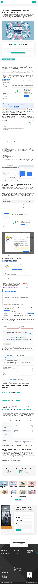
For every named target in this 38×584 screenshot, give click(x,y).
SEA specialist (3, 575)
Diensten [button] (15, 1)
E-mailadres (18, 517)
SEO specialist (9, 470)
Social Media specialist (4, 576)
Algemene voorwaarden (32, 582)
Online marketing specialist (5, 573)
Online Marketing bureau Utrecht (17, 571)
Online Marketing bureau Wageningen (17, 567)
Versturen (18, 52)
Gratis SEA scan (3, 567)
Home (12, 1)
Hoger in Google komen (10, 472)
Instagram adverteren (4, 565)
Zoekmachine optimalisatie (24, 472)
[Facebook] (29, 577)
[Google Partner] (31, 574)
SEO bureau (21, 470)
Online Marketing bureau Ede (18, 562)
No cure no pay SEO (17, 557)
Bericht (17, 523)
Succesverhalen (19, 2)
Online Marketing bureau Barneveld (17, 565)
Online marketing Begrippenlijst (5, 553)
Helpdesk (29, 552)
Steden (26, 582)
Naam (17, 514)
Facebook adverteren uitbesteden (4, 564)
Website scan (29, 566)
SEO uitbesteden (22, 471)
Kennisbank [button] (23, 1)
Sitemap (28, 582)
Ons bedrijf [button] (27, 1)
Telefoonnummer (19, 520)
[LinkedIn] (28, 577)
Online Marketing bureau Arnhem (17, 569)
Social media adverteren (4, 566)
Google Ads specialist (4, 578)
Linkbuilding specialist (4, 577)
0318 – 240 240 (30, 551)
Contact (30, 1)
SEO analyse (3, 557)
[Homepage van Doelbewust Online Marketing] (6, 2)
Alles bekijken (18, 499)
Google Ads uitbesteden (4, 562)
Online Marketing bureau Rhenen (17, 563)
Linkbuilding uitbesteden (10, 471)
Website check (29, 565)
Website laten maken (30, 562)
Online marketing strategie (5, 554)
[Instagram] (31, 577)
